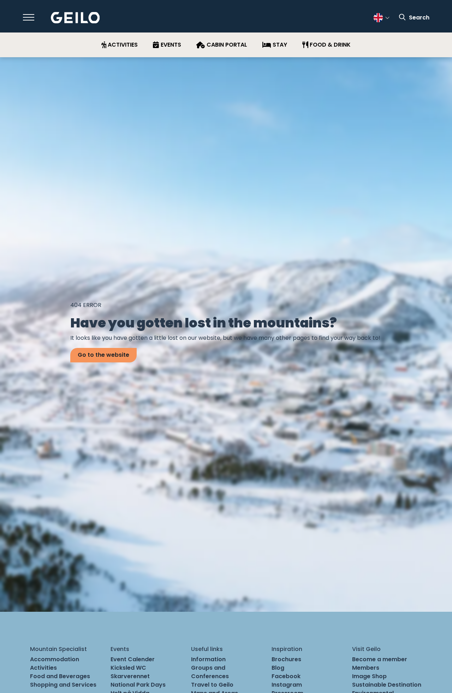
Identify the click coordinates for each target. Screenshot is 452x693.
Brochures (286, 659)
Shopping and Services (63, 685)
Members (365, 668)
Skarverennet (130, 676)
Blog (278, 668)
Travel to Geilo (212, 685)
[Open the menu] (28, 17)
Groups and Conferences (210, 672)
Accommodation (54, 659)
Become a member (379, 659)
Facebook (286, 676)
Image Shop (369, 676)
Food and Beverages (60, 676)
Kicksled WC (128, 668)
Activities (43, 668)
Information (208, 659)
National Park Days (138, 685)
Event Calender (133, 659)
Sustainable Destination (386, 685)
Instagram (287, 685)
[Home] (75, 17)
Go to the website (103, 355)
